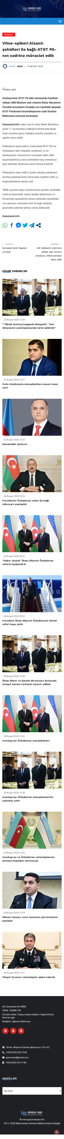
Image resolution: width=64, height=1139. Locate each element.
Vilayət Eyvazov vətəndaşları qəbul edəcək (28, 977)
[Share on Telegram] (31, 225)
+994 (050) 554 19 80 (16, 1052)
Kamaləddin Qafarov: (14, 444)
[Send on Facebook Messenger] (18, 225)
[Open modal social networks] (38, 225)
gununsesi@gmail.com (17, 1057)
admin (20, 66)
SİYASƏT (8, 34)
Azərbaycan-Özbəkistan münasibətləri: (26, 740)
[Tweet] (25, 225)
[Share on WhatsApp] (5, 225)
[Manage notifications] (56, 1132)
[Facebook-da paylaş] (11, 225)
